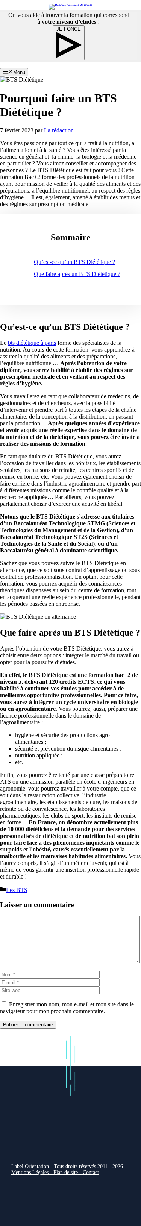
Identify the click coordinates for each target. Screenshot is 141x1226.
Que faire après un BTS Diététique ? (77, 274)
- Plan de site (63, 1172)
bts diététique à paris (32, 343)
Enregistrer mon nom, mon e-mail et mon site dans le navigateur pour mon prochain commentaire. (67, 1007)
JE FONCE (68, 29)
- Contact (89, 1172)
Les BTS (16, 890)
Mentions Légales (30, 1172)
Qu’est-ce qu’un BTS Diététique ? (74, 262)
